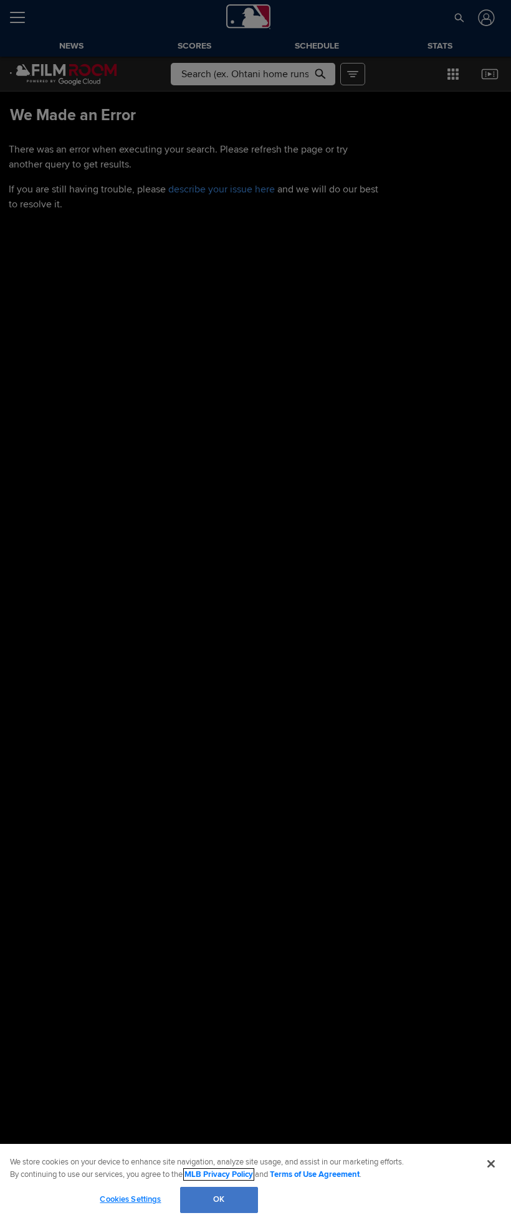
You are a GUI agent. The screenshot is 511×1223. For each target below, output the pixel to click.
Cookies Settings (130, 1199)
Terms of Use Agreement (315, 1174)
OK (218, 1199)
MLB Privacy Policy (218, 1174)
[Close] (491, 1164)
